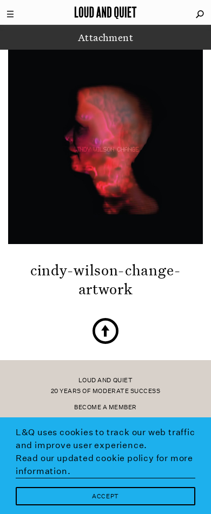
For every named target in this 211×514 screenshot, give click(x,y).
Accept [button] (105, 496)
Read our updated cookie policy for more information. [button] (104, 464)
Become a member (105, 407)
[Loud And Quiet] (105, 12)
